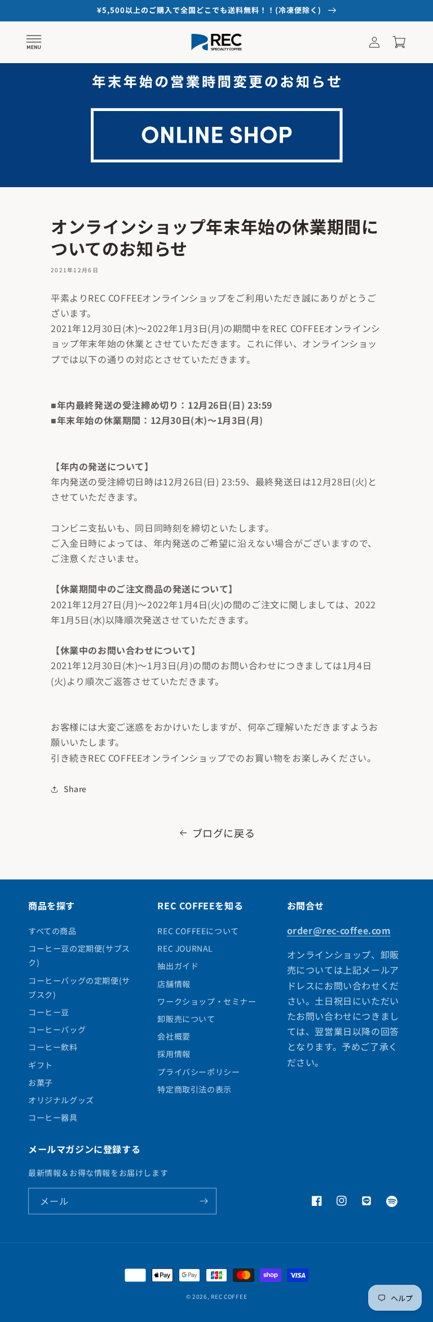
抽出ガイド (177, 965)
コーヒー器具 (53, 1117)
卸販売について (186, 1018)
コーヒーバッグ (57, 1029)
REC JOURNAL (185, 948)
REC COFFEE (229, 1296)
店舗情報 (173, 983)
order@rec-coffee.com (339, 930)
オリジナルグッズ (61, 1100)
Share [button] (75, 788)
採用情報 (173, 1053)
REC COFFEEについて (197, 930)
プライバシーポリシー (198, 1071)
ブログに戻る (223, 832)
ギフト (40, 1065)
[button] (33, 42)
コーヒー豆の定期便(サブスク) (79, 955)
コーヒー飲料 (53, 1047)
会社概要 (173, 1036)
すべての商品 (52, 930)
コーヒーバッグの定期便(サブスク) (79, 987)
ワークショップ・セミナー (206, 1001)
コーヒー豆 (48, 1012)
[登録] (203, 1201)
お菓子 (40, 1082)
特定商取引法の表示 (194, 1089)
